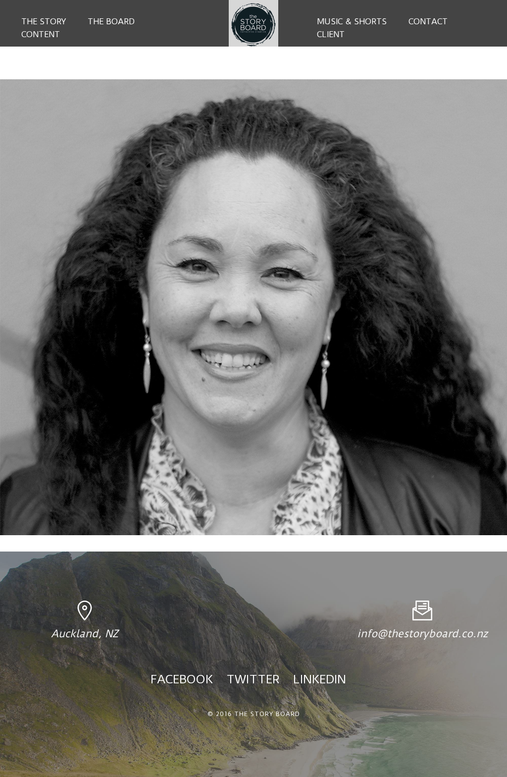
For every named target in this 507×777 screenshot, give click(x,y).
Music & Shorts (352, 21)
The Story (43, 21)
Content (40, 34)
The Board (111, 21)
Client (331, 34)
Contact (428, 21)
